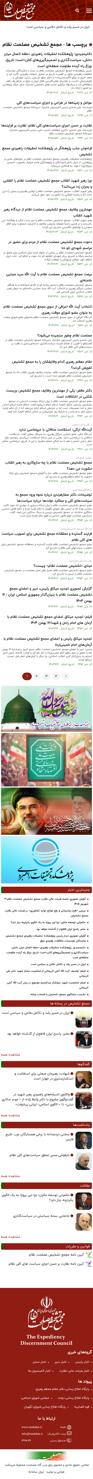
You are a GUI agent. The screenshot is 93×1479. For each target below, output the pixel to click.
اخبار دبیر (60, 1362)
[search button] (77, 10)
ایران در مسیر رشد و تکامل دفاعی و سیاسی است (58, 964)
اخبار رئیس (82, 1362)
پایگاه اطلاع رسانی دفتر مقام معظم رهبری (62, 1389)
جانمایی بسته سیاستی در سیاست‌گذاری (41, 1216)
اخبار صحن (39, 1362)
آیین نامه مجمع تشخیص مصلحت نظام (56, 1255)
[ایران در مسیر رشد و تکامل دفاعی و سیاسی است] (83, 1019)
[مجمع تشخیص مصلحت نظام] (20, 10)
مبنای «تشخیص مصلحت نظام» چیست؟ (63, 565)
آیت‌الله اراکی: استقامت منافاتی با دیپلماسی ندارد (55, 429)
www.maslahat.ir (32, 1427)
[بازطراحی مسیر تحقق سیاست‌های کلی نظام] (83, 1161)
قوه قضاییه (81, 1407)
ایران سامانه (36, 1472)
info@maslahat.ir (32, 1434)
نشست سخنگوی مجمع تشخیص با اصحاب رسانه (58, 994)
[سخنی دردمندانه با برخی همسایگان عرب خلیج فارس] (83, 1140)
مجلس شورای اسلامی (35, 1398)
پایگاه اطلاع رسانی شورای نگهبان (45, 1407)
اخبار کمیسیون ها (39, 1371)
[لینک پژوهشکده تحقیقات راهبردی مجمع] (46, 859)
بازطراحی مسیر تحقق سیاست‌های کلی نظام (40, 1155)
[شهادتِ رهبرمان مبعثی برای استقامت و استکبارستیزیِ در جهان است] (83, 1079)
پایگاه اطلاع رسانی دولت (73, 1398)
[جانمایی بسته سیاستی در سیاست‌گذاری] (83, 1222)
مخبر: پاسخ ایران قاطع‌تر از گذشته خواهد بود (61, 929)
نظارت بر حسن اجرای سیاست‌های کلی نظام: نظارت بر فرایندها (46, 125)
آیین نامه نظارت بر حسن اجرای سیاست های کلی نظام (46, 1264)
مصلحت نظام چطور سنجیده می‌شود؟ (64, 335)
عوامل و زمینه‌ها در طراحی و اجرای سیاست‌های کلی (54, 102)
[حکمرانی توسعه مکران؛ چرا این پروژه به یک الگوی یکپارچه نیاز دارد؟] (83, 1201)
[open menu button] (89, 10)
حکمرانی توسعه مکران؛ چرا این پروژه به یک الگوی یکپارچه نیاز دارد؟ (48, 922)
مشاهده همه (10, 1054)
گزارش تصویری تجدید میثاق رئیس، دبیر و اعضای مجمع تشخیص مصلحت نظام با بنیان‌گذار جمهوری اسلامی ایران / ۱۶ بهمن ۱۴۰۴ (47, 594)
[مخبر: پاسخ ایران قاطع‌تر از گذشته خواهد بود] (83, 1039)
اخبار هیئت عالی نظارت (74, 1371)
